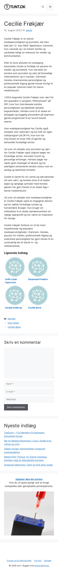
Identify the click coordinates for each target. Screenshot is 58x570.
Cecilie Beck (14, 327)
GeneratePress (42, 565)
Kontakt (47, 560)
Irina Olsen (13, 323)
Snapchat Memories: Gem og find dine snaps (28, 465)
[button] (43, 7)
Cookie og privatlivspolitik (19, 560)
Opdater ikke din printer (29, 479)
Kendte (11, 318)
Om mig (37, 560)
